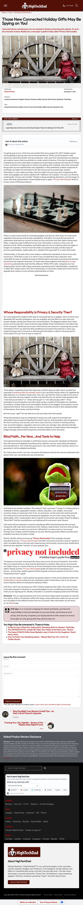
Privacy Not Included (35, 107)
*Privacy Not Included (62, 179)
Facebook (26, 839)
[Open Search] (76, 5)
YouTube (8, 839)
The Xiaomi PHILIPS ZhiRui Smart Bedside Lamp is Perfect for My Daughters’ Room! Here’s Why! (42, 633)
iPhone (44, 813)
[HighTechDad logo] (24, 852)
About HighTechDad (18, 882)
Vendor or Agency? (33, 830)
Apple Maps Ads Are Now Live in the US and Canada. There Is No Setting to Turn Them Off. (35, 128)
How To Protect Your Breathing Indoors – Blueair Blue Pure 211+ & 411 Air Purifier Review (38, 638)
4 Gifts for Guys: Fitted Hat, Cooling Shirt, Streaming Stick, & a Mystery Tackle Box (41, 627)
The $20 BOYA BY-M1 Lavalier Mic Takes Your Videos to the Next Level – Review (40, 629)
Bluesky (54, 839)
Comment (8, 673)
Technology (67, 99)
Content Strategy (47, 804)
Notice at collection (28, 902)
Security (44, 99)
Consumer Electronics (11, 99)
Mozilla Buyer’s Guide (12, 580)
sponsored (56, 107)
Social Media (36, 821)
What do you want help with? (18, 782)
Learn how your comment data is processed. (53, 704)
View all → (75, 119)
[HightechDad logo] (35, 6)
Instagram (36, 839)
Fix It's (26, 804)
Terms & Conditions (70, 895)
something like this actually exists (27, 392)
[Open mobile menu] (5, 5)
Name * (7, 659)
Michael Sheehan (9, 92)
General (27, 99)
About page (7, 758)
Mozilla (20, 107)
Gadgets (21, 99)
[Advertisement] (41, 292)
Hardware (33, 99)
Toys (61, 107)
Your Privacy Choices (48, 902)
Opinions (34, 804)
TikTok (61, 839)
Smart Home (52, 99)
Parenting (17, 821)
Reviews (8, 804)
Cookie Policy (58, 895)
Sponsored (60, 99)
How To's (18, 804)
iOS (37, 813)
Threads (45, 839)
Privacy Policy (48, 895)
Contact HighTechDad (14, 830)
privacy (26, 107)
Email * (6, 666)
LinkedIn (17, 839)
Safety (40, 99)
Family (8, 821)
